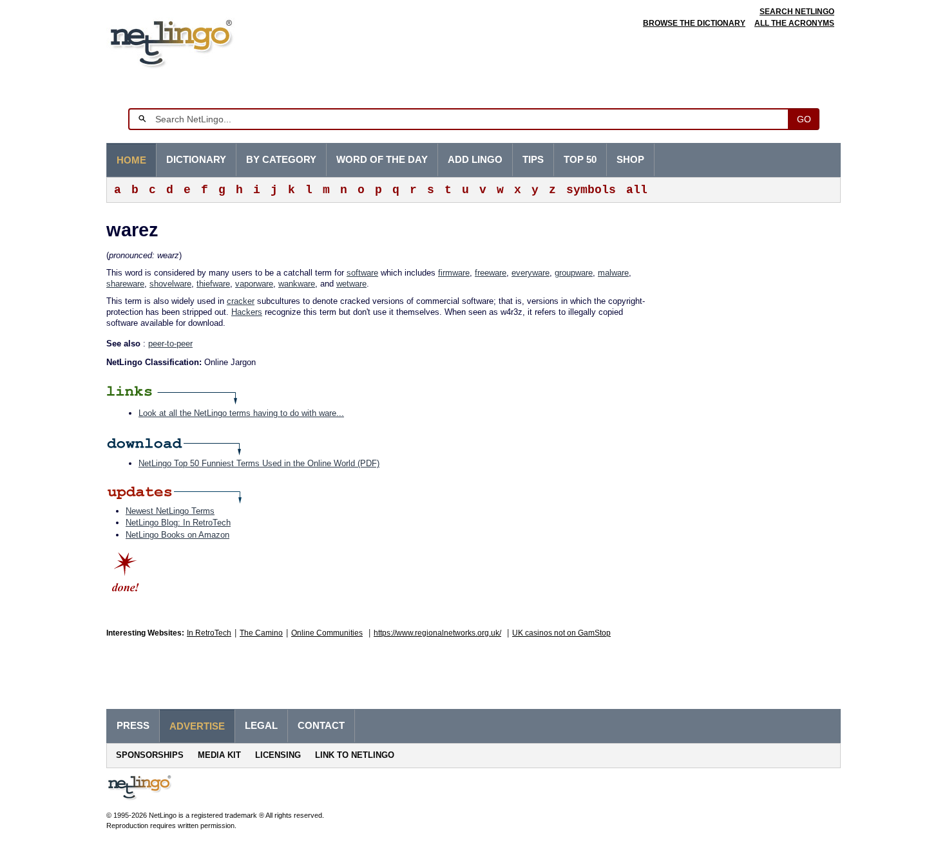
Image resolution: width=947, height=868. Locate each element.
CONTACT (321, 726)
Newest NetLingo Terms (170, 511)
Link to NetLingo (354, 755)
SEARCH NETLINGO (797, 11)
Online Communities (327, 632)
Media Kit (219, 755)
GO (804, 119)
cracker (240, 301)
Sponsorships (150, 755)
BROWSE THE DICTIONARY (694, 23)
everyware (531, 273)
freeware (490, 273)
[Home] (191, 41)
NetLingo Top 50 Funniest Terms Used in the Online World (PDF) (259, 463)
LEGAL (261, 726)
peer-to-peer (170, 343)
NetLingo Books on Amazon (177, 535)
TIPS (533, 160)
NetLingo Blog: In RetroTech (178, 522)
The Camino (261, 632)
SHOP (630, 160)
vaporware (254, 283)
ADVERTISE (197, 726)
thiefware (213, 283)
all (636, 190)
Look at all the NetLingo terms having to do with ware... (241, 413)
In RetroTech (209, 632)
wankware (296, 283)
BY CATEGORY (281, 160)
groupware (574, 273)
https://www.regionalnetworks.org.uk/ (437, 632)
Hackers (246, 312)
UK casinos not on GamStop (561, 632)
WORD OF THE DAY (382, 160)
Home (131, 160)
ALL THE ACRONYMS (794, 23)
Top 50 (580, 160)
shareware (125, 283)
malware (613, 273)
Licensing (278, 755)
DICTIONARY (196, 160)
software (362, 273)
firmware (454, 273)
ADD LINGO (475, 160)
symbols (591, 190)
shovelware (170, 283)
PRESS (133, 726)
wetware (351, 283)
